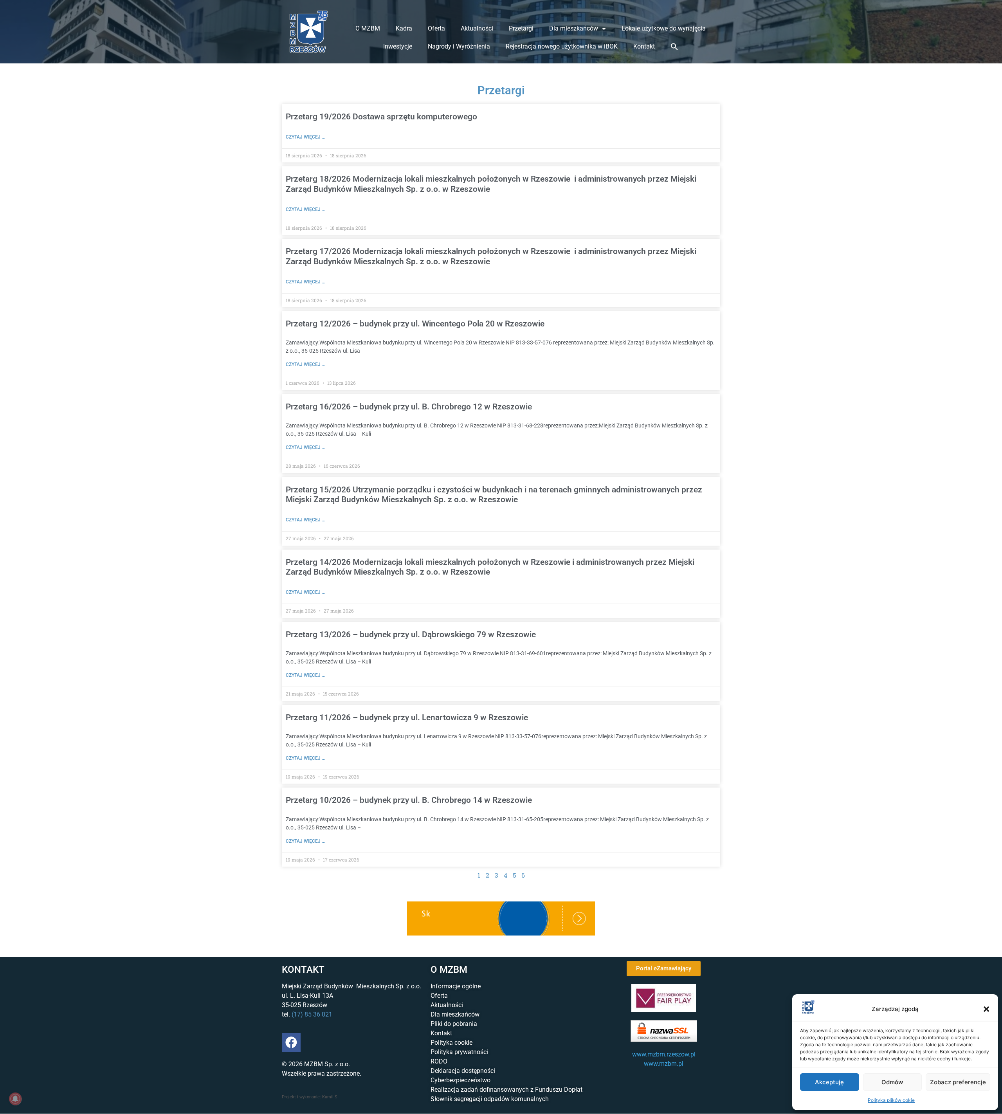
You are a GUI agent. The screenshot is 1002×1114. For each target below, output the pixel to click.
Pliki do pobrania (454, 1023)
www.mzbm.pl (663, 1063)
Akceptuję (829, 1082)
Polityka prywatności (459, 1052)
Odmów (892, 1082)
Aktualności (477, 28)
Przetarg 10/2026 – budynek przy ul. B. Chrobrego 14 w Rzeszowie (409, 800)
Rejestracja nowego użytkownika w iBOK (562, 46)
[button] (986, 1009)
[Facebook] (291, 1042)
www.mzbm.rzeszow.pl (664, 1054)
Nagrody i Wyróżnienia (459, 46)
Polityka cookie (451, 1042)
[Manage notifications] (15, 1098)
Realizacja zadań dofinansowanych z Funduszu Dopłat (506, 1089)
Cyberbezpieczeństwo (460, 1080)
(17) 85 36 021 (312, 1014)
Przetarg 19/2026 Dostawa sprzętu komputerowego (381, 116)
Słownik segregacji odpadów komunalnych (490, 1099)
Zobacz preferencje (958, 1082)
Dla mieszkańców (573, 28)
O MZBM (367, 28)
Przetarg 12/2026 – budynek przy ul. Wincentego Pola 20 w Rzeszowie (415, 323)
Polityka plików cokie (891, 1100)
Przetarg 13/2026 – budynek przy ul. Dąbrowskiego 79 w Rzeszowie (411, 634)
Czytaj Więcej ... (305, 137)
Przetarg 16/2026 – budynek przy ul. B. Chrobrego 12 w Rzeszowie (409, 406)
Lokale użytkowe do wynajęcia (664, 28)
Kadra (404, 28)
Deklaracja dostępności (463, 1070)
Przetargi (521, 28)
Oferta (436, 28)
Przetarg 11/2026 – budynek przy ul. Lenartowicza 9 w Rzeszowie (407, 717)
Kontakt (644, 46)
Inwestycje (397, 46)
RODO (439, 1061)
